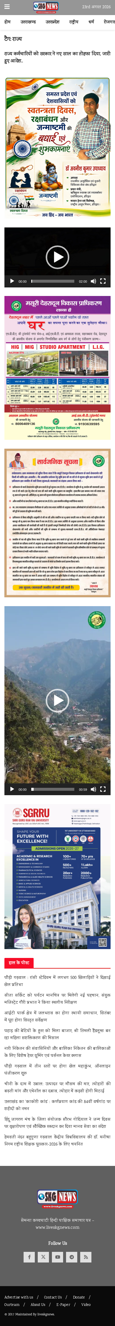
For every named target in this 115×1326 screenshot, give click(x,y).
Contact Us (53, 1298)
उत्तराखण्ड (28, 22)
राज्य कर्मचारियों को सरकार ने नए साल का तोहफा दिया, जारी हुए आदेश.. (57, 58)
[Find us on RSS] (85, 1257)
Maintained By (26, 1314)
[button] (57, 257)
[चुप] (93, 281)
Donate (79, 1298)
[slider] (52, 281)
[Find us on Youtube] (57, 1257)
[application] (57, 257)
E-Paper (63, 1305)
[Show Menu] (7, 7)
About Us (38, 1305)
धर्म (91, 22)
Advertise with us (18, 1298)
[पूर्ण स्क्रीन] (103, 281)
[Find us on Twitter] (43, 1257)
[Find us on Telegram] (71, 1257)
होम (7, 22)
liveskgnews (45, 1314)
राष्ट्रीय (74, 22)
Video (86, 1305)
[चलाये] (12, 281)
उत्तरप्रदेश (53, 22)
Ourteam (11, 1305)
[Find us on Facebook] (29, 1257)
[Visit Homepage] (46, 8)
